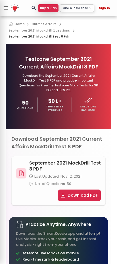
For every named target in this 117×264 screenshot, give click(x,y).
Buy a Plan (48, 8)
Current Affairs (44, 24)
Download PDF (83, 195)
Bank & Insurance (75, 8)
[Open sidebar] (6, 8)
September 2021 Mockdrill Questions (39, 30)
